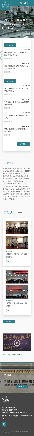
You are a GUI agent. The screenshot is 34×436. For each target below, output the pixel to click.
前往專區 (21, 387)
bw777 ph (19, 199)
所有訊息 (23, 144)
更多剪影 (8, 321)
